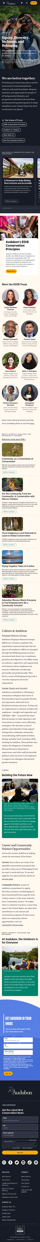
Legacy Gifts (6, 1217)
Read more (11, 271)
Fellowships (25, 1180)
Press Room (25, 1183)
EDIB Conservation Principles (14, 124)
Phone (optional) (9, 1051)
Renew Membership (9, 1220)
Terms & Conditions (27, 1148)
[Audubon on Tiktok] (30, 1162)
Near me (22, 3)
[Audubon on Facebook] (10, 1162)
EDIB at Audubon (11, 201)
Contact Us (25, 1187)
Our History (6, 1180)
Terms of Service (17, 1058)
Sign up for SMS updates (26, 1191)
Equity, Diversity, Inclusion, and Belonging (16, 933)
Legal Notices (10, 1239)
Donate (33, 3)
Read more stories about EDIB (13, 439)
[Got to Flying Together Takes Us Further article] (20, 566)
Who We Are (6, 1177)
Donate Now (6, 1213)
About (4, 33)
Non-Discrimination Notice (13, 140)
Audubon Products (8, 1210)
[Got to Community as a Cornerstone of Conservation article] (20, 459)
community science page (12, 925)
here (32, 423)
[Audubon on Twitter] (17, 1162)
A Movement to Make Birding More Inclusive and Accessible (18, 181)
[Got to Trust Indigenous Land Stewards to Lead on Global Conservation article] (20, 532)
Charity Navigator (20, 1229)
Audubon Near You (8, 1207)
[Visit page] (19, 228)
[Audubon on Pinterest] (36, 1162)
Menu (4, 3)
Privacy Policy (18, 1067)
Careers (5, 770)
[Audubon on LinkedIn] (23, 1162)
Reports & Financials (9, 1194)
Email (6, 1038)
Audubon (11, 3)
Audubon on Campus (11, 130)
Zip (5, 1045)
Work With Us (8, 135)
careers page (7, 879)
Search (26, 2)
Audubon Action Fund (9, 1197)
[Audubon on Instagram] (4, 1162)
